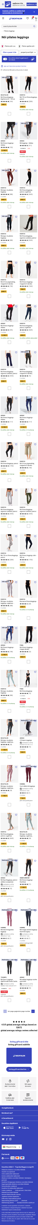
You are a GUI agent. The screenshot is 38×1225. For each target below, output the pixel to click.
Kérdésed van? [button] (7, 1113)
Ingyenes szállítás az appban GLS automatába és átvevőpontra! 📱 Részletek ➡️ (13, 13)
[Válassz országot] (12, 1146)
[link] (19, 1069)
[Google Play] (25, 1128)
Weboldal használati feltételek (10, 1192)
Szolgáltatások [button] (7, 1108)
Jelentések (24, 1200)
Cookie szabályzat (7, 1190)
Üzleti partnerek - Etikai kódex (23, 1190)
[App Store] (9, 1128)
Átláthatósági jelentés (8, 1202)
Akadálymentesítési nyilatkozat (25, 1202)
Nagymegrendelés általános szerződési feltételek (15, 1184)
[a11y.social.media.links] (3, 1139)
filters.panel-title (9, 52)
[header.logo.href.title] (15, 18)
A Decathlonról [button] (7, 1118)
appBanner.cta (32, 4)
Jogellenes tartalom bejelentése (10, 1196)
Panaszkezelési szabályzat (9, 1186)
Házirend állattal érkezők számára (11, 1194)
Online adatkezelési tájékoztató (10, 1174)
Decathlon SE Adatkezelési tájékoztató (12, 1188)
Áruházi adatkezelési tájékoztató (11, 1176)
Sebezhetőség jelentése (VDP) (10, 1200)
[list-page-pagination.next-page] (33, 1011)
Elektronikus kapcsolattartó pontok (11, 1198)
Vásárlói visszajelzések (8, 1172)
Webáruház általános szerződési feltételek (13, 1169)
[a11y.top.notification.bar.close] (34, 12)
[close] (2, 4)
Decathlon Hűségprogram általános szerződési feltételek (17, 1182)
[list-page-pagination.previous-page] (5, 1011)
